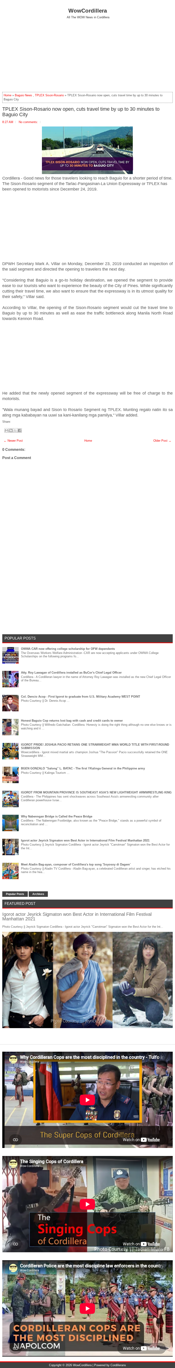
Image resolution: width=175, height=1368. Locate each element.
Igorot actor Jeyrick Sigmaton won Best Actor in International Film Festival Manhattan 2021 (85, 840)
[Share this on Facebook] (12, 421)
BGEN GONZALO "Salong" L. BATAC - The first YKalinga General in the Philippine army (83, 768)
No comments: (28, 122)
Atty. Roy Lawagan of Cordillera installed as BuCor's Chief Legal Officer (71, 672)
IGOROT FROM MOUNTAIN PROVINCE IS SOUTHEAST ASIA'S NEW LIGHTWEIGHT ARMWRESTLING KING (96, 792)
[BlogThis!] (11, 430)
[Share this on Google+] (16, 421)
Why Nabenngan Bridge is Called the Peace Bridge (56, 816)
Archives (38, 894)
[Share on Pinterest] (19, 421)
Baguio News (23, 95)
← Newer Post (13, 440)
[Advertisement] (87, 55)
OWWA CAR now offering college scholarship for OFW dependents (68, 648)
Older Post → (162, 440)
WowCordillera (87, 11)
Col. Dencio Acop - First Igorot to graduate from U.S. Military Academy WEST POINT (80, 696)
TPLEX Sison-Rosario (49, 95)
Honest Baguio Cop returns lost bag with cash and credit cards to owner (72, 720)
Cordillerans (118, 1365)
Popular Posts (15, 894)
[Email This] (6, 430)
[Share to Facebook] (19, 430)
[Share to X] (15, 430)
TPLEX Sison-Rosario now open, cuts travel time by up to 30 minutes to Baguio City (81, 111)
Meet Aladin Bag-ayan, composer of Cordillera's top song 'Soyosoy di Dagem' (76, 864)
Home (7, 95)
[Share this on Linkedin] (21, 421)
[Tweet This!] (14, 421)
